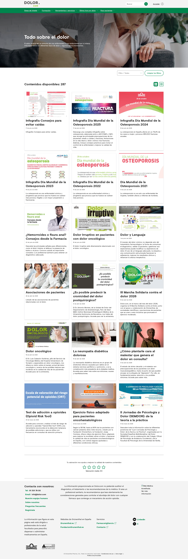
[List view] (161, 84)
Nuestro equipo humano (36, 498)
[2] (89, 467)
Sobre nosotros (32, 502)
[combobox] (130, 73)
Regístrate (30, 510)
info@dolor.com (39, 494)
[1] (84, 467)
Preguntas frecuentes (35, 506)
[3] (94, 467)
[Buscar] (146, 4)
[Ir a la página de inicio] (32, 4)
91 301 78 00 (35, 490)
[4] (99, 467)
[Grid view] (156, 84)
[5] (103, 467)
